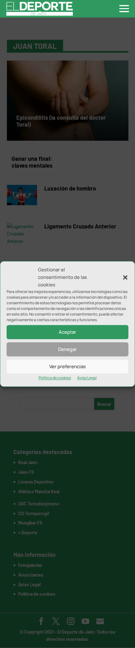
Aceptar (67, 332)
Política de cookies (55, 378)
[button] (125, 277)
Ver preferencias (67, 366)
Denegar (67, 349)
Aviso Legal (87, 378)
